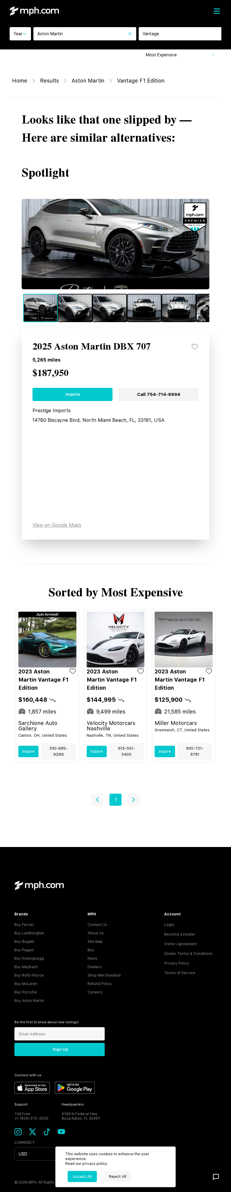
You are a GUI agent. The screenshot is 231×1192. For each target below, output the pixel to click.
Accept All (82, 1176)
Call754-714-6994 (158, 394)
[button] (97, 800)
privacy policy (94, 1164)
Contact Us (97, 925)
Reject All (117, 1176)
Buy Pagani (24, 950)
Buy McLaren (25, 984)
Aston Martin (88, 80)
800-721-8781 (195, 751)
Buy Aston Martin (29, 1001)
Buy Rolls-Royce (29, 975)
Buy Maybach (26, 967)
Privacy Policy (176, 963)
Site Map (95, 941)
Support (21, 1104)
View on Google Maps (56, 525)
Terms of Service (179, 973)
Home (19, 80)
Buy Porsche (25, 992)
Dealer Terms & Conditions (188, 954)
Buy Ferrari (24, 925)
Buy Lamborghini (29, 933)
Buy (91, 950)
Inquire (73, 394)
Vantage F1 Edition (141, 80)
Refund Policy (100, 984)
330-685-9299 (58, 751)
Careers (95, 992)
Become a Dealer (179, 934)
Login (169, 925)
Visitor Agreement (180, 944)
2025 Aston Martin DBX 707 (91, 347)
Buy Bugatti (24, 941)
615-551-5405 (126, 751)
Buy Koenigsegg (29, 958)
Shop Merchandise (104, 975)
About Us (96, 933)
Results (49, 80)
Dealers (95, 967)
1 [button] (115, 799)
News (92, 958)
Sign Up (60, 1049)
